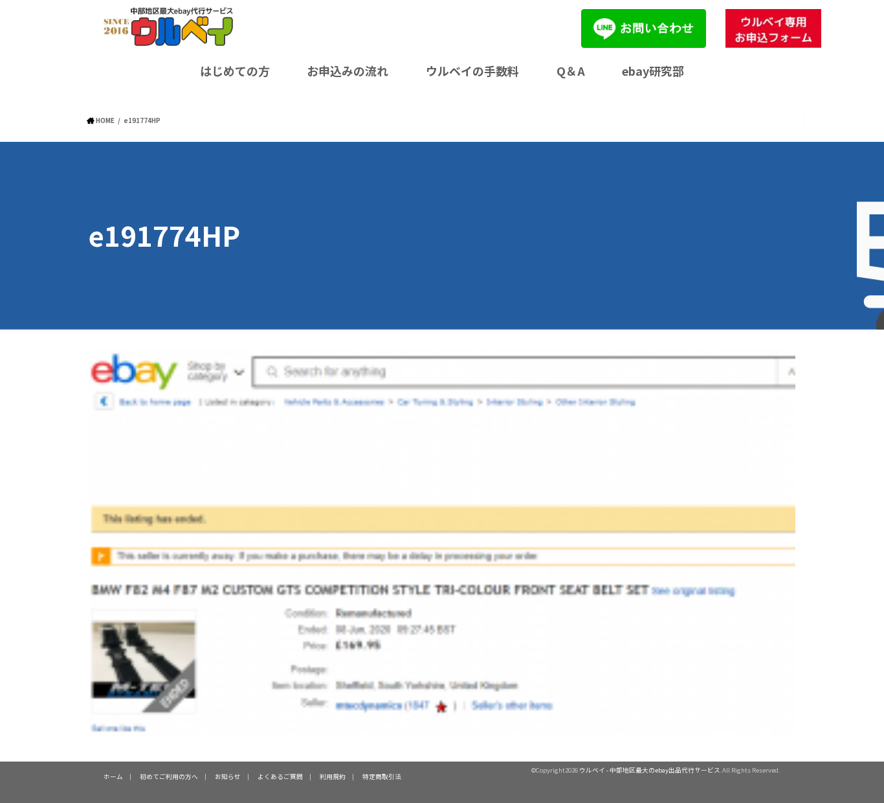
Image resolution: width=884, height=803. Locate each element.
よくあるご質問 (280, 776)
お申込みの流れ (347, 70)
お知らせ (228, 776)
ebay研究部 (653, 70)
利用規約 (333, 776)
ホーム (113, 776)
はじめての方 (235, 70)
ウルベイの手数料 (472, 70)
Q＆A (571, 70)
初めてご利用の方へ (169, 776)
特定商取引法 (381, 776)
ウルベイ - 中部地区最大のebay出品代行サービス (649, 770)
